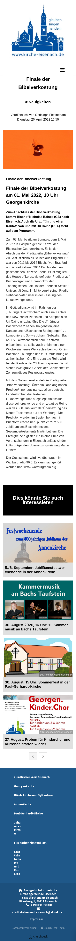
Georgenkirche (24, 786)
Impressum (36, 919)
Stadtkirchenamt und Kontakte (17, 863)
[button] (38, 69)
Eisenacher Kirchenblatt (30, 842)
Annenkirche (22, 804)
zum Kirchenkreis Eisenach (32, 777)
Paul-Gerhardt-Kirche (28, 813)
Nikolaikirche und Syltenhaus (33, 795)
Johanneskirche (17, 828)
